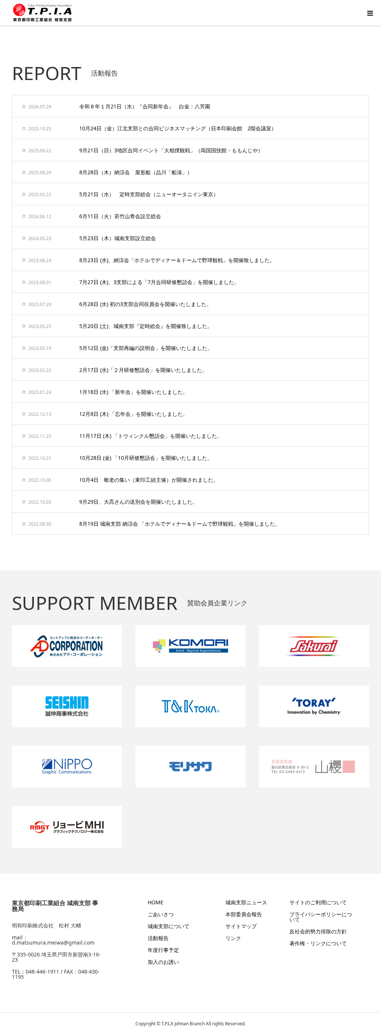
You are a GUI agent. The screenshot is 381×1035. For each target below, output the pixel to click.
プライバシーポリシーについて (320, 917)
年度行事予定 (163, 949)
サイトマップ (241, 926)
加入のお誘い (163, 961)
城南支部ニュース (246, 902)
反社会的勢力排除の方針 (318, 931)
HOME (155, 902)
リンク (233, 938)
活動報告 (158, 938)
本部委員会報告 (243, 914)
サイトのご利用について (318, 902)
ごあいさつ (161, 914)
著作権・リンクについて (318, 943)
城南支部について (168, 926)
